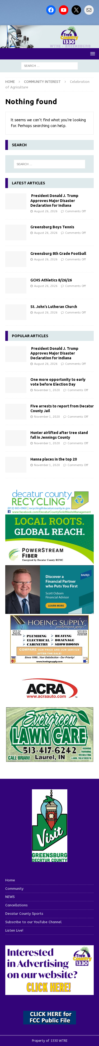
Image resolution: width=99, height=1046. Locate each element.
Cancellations (16, 905)
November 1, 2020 (47, 390)
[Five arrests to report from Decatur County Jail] (15, 412)
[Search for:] (49, 65)
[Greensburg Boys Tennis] (15, 232)
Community (14, 889)
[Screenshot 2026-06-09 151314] (49, 511)
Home (10, 880)
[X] (76, 10)
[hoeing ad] (49, 661)
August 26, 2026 (46, 211)
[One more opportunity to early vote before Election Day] (15, 385)
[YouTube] (63, 10)
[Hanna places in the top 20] (15, 465)
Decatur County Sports (24, 914)
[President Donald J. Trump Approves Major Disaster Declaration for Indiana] (15, 201)
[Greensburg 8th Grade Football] (15, 259)
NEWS (10, 897)
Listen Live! (14, 930)
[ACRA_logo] (49, 695)
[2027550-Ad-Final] (49, 610)
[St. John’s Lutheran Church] (15, 312)
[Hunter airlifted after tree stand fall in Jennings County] (15, 438)
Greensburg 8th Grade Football (58, 253)
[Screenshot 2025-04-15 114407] (49, 759)
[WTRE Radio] (49, 45)
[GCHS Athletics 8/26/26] (15, 286)
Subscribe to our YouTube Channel (33, 922)
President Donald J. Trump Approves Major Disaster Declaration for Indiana (54, 200)
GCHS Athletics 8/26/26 (51, 280)
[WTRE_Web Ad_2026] (49, 561)
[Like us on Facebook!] (51, 10)
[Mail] (89, 10)
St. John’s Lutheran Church (53, 307)
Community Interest (42, 82)
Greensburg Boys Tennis (52, 227)
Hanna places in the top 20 (53, 459)
